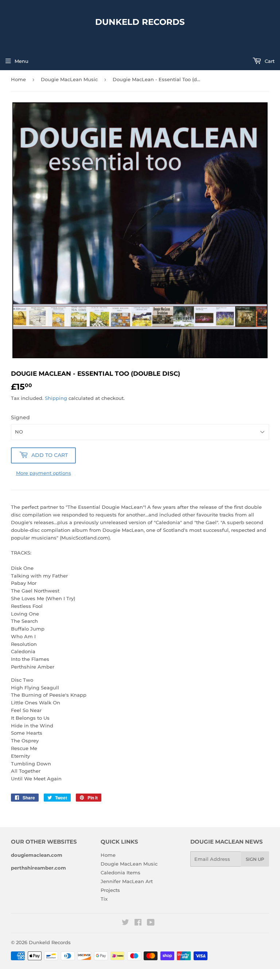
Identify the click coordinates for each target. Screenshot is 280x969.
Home (18, 79)
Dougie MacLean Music (69, 79)
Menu (21, 61)
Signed (20, 417)
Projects (110, 890)
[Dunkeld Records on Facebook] (138, 923)
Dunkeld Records (140, 22)
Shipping (56, 398)
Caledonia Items (120, 872)
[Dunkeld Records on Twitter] (125, 923)
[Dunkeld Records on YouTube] (151, 923)
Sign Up (255, 859)
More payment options (43, 473)
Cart (269, 61)
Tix (104, 899)
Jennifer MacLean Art (127, 881)
